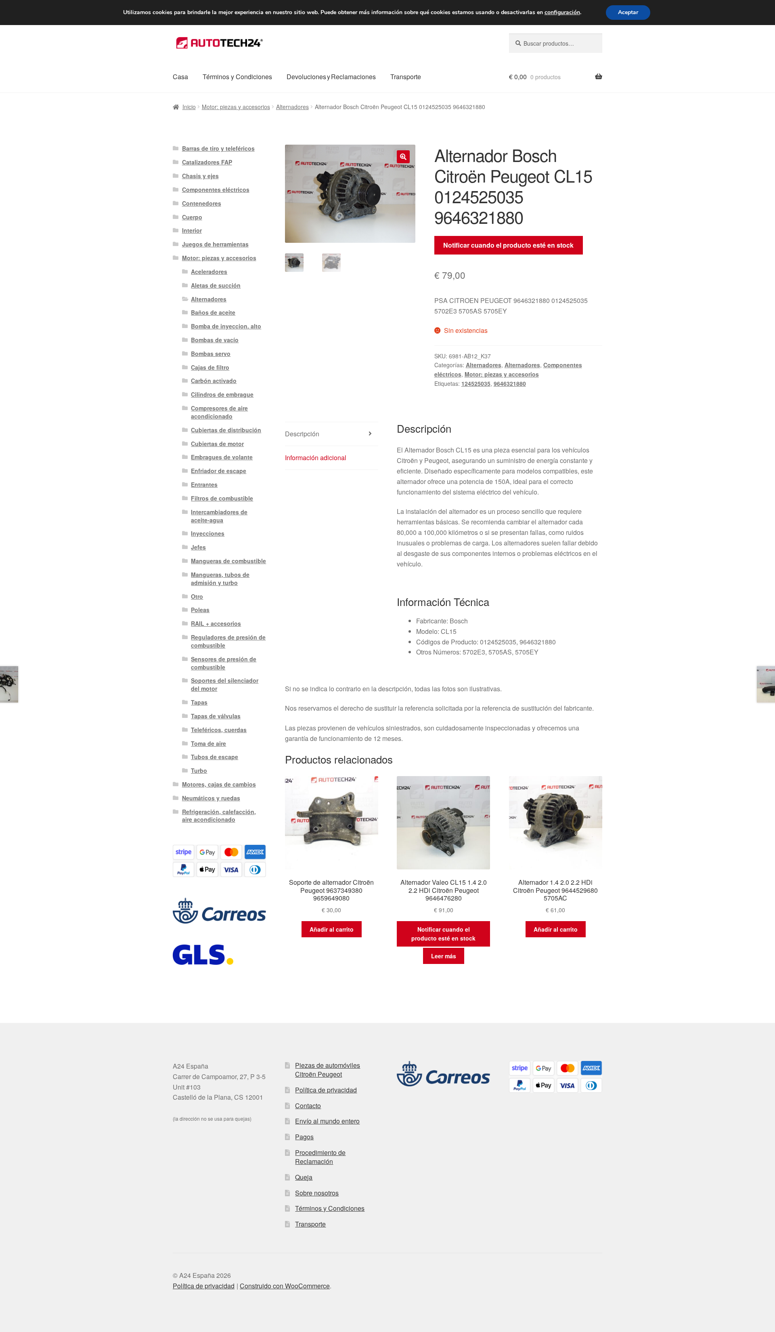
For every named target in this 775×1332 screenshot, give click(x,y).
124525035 (475, 383)
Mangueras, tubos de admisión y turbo (220, 578)
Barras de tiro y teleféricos (218, 148)
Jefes (198, 547)
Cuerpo (192, 217)
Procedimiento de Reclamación (320, 1157)
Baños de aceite (213, 312)
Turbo (199, 770)
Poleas (200, 610)
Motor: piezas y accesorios (236, 107)
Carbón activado (214, 381)
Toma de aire (208, 743)
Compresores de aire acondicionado (219, 412)
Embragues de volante (222, 457)
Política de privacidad (326, 1089)
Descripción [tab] (302, 433)
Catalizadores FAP (207, 162)
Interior (192, 230)
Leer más (443, 956)
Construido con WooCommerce (285, 1285)
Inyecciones (207, 533)
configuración (562, 12)
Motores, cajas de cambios (219, 784)
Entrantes (204, 484)
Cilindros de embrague (222, 394)
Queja (303, 1177)
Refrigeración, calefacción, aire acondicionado (219, 816)
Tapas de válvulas (216, 716)
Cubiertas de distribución (226, 430)
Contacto (308, 1105)
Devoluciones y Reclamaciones (331, 76)
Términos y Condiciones (237, 76)
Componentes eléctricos (215, 189)
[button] (403, 156)
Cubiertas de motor (217, 444)
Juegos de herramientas (215, 244)
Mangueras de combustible (228, 561)
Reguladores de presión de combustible (228, 641)
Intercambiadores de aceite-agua (219, 516)
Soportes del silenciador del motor (224, 684)
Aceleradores (209, 271)
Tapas (199, 702)
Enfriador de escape (218, 471)
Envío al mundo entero (327, 1121)
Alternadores (292, 107)
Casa (180, 76)
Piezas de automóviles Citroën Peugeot (327, 1070)
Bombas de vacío (215, 340)
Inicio (189, 107)
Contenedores (201, 203)
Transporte (405, 76)
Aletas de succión (216, 285)
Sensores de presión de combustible (223, 663)
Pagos (304, 1136)
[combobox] (555, 43)
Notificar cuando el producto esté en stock (508, 245)
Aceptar (628, 12)
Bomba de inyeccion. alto (226, 326)
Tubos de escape (214, 757)
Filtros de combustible (222, 498)
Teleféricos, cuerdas (219, 730)
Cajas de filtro (210, 367)
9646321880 (510, 383)
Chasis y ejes (200, 176)
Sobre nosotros (317, 1192)
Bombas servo (210, 353)
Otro (197, 596)
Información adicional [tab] (315, 457)
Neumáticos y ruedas (211, 798)
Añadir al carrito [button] (332, 929)
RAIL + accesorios (216, 623)
